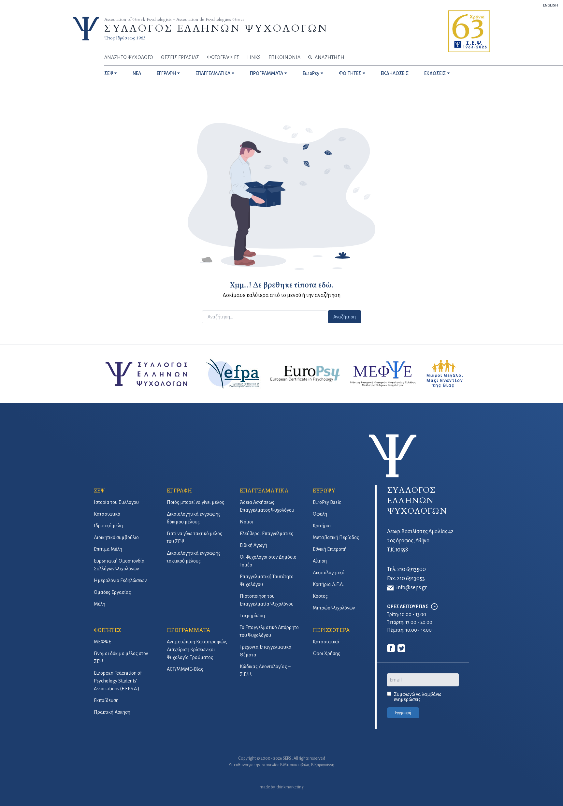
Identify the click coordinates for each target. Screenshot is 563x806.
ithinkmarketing (290, 787)
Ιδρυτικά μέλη (108, 525)
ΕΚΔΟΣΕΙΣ (435, 73)
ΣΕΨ (108, 73)
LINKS (254, 57)
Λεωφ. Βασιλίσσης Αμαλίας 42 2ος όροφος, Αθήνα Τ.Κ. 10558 (420, 541)
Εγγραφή (403, 713)
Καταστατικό (107, 514)
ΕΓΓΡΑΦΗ (166, 73)
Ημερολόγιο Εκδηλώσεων (120, 580)
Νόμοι (246, 521)
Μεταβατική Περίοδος (336, 537)
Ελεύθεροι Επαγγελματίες (266, 533)
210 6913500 (411, 569)
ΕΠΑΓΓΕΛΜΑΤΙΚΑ (212, 73)
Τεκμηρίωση (252, 615)
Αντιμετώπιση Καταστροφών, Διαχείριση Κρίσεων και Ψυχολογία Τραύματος (197, 649)
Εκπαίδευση (106, 700)
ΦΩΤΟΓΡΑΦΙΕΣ (223, 57)
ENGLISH (550, 5)
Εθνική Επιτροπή (330, 549)
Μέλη (99, 604)
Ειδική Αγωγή (253, 545)
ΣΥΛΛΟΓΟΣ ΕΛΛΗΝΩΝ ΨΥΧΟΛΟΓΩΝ (216, 28)
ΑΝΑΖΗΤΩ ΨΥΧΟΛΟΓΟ (128, 57)
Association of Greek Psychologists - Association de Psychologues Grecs (174, 19)
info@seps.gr (411, 588)
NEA (137, 73)
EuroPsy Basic (327, 502)
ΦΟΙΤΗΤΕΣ (350, 73)
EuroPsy (311, 73)
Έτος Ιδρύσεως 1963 (124, 38)
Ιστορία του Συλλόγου (116, 502)
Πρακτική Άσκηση (112, 712)
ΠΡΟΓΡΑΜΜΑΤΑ (266, 73)
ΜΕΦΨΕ (102, 641)
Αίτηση (320, 561)
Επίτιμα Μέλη (108, 549)
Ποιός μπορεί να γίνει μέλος (195, 502)
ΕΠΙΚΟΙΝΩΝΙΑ (284, 57)
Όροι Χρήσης (326, 653)
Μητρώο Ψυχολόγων (334, 607)
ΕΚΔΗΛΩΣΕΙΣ (395, 73)
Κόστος (320, 596)
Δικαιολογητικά (329, 572)
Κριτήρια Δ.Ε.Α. (328, 584)
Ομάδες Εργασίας (112, 592)
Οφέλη (320, 514)
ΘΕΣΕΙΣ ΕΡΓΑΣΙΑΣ (180, 57)
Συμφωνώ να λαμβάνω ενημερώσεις (417, 697)
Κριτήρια (322, 525)
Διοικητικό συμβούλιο (116, 537)
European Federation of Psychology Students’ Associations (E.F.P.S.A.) (118, 680)
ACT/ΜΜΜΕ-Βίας (185, 669)
